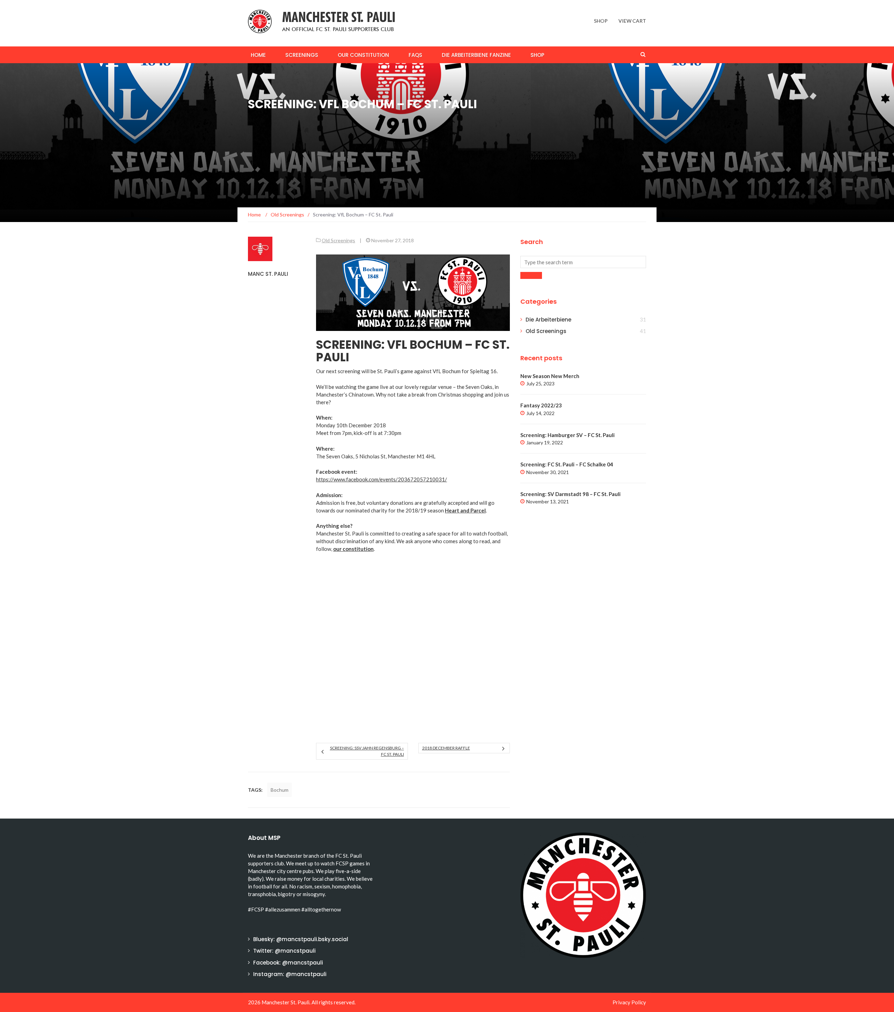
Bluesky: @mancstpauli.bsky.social (300, 939)
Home (258, 55)
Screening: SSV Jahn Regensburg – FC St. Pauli (367, 751)
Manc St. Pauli (268, 274)
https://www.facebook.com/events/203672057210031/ (381, 479)
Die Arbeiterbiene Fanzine (476, 55)
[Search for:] (583, 262)
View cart (632, 21)
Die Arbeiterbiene (548, 319)
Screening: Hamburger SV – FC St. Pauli (567, 435)
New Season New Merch (549, 376)
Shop (601, 21)
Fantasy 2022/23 (541, 405)
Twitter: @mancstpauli (284, 950)
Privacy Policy (629, 1002)
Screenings (301, 55)
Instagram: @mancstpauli (290, 974)
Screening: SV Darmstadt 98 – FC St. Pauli (570, 494)
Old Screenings (338, 240)
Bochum (279, 790)
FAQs (415, 55)
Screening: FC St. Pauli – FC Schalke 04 (566, 464)
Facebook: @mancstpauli (288, 962)
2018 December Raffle (446, 748)
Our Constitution (363, 55)
